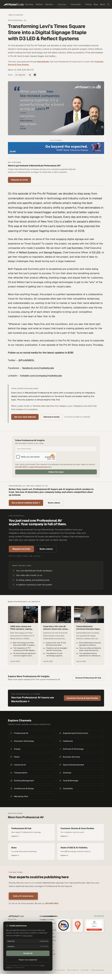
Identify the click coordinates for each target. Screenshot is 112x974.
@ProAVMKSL (26, 360)
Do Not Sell (85, 970)
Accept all (27, 953)
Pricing (88, 4)
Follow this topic (56, 472)
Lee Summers (75, 247)
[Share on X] (30, 75)
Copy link (21, 75)
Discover (49, 4)
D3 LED (96, 252)
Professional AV (17, 20)
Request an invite (19, 180)
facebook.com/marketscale (38, 368)
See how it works (51, 417)
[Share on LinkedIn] (35, 75)
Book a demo (54, 503)
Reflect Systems (28, 252)
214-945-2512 (21, 467)
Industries (62, 4)
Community (76, 4)
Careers (52, 937)
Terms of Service (73, 970)
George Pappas (52, 252)
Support (52, 954)
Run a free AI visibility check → (26, 503)
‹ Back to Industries (15, 15)
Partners (53, 940)
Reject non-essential (28, 960)
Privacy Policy (60, 970)
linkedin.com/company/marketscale (41, 375)
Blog (96, 4)
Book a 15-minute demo (23, 896)
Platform (39, 4)
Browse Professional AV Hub (88, 678)
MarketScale (43, 61)
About (102, 4)
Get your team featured (25, 417)
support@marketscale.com (40, 467)
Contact (52, 923)
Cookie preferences (97, 970)
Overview (29, 4)
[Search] (108, 4)
